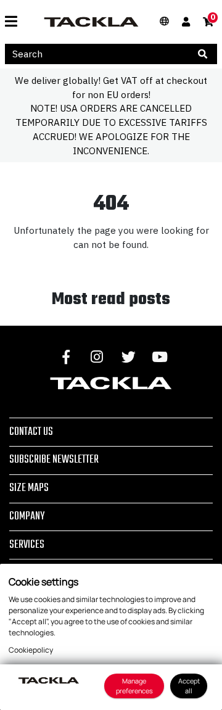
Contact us (31, 431)
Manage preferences (134, 685)
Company (26, 516)
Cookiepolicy (31, 650)
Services (26, 544)
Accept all (189, 685)
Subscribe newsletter (54, 459)
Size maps (29, 488)
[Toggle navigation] (16, 21)
